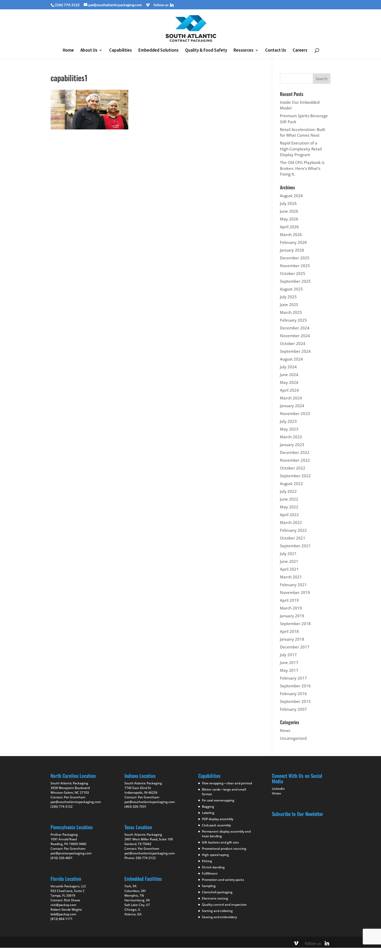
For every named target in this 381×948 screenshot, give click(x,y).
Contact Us (275, 50)
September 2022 (295, 475)
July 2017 (288, 654)
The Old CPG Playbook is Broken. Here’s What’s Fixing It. (302, 168)
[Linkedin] (172, 5)
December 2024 (294, 327)
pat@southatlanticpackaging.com (76, 802)
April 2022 (289, 514)
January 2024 (292, 405)
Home (68, 50)
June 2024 (289, 374)
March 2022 (291, 522)
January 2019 (292, 615)
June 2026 (289, 211)
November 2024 (295, 335)
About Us (88, 50)
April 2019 (289, 600)
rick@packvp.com (63, 905)
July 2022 (288, 491)
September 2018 (295, 623)
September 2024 (295, 351)
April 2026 (289, 226)
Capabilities (120, 50)
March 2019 (291, 608)
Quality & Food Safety (206, 50)
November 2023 (295, 413)
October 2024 (292, 343)
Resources (243, 50)
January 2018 (292, 639)
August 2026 (291, 195)
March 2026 (291, 234)
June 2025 (289, 304)
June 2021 (289, 561)
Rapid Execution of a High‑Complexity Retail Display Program (301, 148)
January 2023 (292, 444)
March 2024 (291, 397)
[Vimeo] (148, 5)
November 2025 (295, 265)
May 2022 (289, 506)
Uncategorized (293, 738)
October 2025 (292, 273)
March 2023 (291, 436)
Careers (300, 50)
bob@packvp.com (63, 914)
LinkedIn (278, 788)
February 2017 (293, 678)
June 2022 (289, 499)
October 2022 (292, 467)
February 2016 (293, 693)
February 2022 (293, 530)
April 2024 (289, 390)
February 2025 (293, 320)
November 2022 (295, 460)
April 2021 (289, 569)
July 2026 (288, 203)
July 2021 (288, 553)
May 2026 (289, 219)
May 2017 (289, 670)
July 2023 (288, 421)
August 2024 (291, 359)
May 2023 (289, 429)
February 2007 (293, 709)
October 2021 (292, 538)
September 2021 (295, 545)
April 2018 (289, 631)
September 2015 (295, 701)
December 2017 (294, 646)
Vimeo (276, 793)
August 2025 (291, 289)
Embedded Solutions (158, 50)
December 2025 (294, 257)
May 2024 (289, 382)
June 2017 (289, 662)
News (285, 730)
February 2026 (293, 242)
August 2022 (291, 483)
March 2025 (291, 312)
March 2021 (291, 576)
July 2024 (288, 366)
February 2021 (293, 584)
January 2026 (292, 250)
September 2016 (295, 685)
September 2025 (295, 281)
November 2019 (295, 592)
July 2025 (288, 296)
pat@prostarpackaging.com (71, 853)
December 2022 (294, 452)
